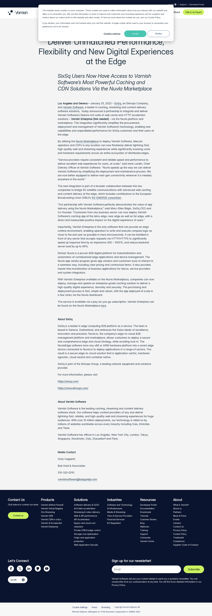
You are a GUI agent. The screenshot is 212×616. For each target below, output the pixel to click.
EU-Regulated (114, 523)
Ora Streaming (48, 512)
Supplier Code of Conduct (185, 545)
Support (183, 5)
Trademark (178, 537)
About (176, 12)
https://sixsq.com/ (68, 381)
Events (176, 519)
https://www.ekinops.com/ (73, 388)
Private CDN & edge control (87, 530)
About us (177, 508)
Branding (106, 607)
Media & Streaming (116, 512)
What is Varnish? (181, 505)
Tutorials (144, 516)
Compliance (179, 541)
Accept (135, 33)
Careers (177, 523)
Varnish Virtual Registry (52, 508)
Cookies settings (112, 33)
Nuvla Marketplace (87, 141)
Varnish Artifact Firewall (52, 505)
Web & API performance (85, 516)
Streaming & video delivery (87, 512)
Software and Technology (119, 505)
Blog (142, 523)
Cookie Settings (80, 607)
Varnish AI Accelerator (51, 523)
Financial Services (116, 519)
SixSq (117, 103)
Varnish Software (73, 107)
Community (145, 537)
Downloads (145, 512)
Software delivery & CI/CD (86, 505)
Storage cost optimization (86, 534)
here (103, 305)
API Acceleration (82, 519)
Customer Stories (148, 519)
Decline (158, 33)
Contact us (18, 515)
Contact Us (178, 526)
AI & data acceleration (84, 508)
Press (94, 607)
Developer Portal (197, 5)
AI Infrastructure (114, 508)
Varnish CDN (47, 516)
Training (144, 530)
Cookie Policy (154, 17)
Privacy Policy (180, 530)
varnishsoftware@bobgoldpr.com (77, 479)
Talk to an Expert (193, 12)
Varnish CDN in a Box (51, 519)
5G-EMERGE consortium (106, 197)
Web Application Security (86, 545)
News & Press (179, 516)
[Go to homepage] (18, 14)
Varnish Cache (147, 541)
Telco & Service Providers (119, 516)
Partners (177, 512)
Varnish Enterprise (49, 526)
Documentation (147, 508)
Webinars (144, 526)
